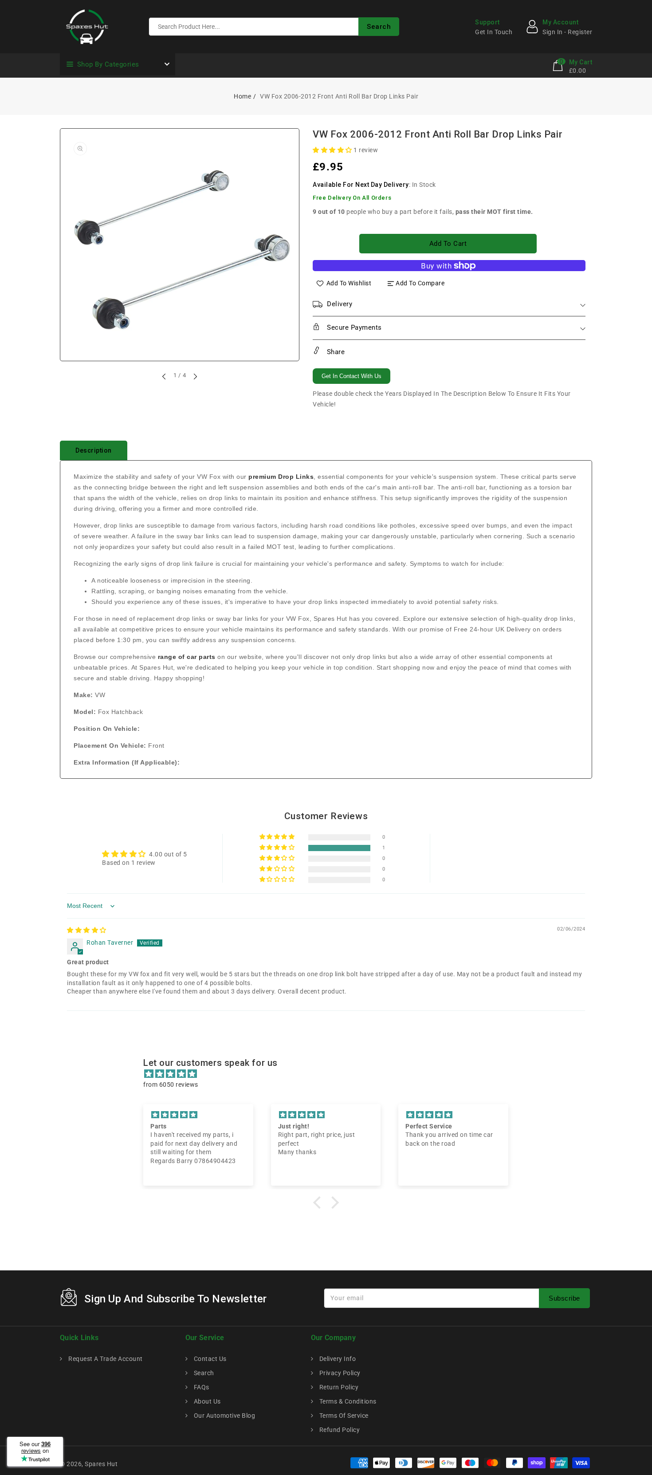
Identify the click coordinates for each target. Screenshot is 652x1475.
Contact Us (209, 1358)
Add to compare (420, 283)
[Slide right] (194, 376)
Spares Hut (101, 1463)
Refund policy (339, 1429)
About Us (206, 1401)
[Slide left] (164, 376)
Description (93, 450)
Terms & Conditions (347, 1401)
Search (203, 1372)
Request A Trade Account (105, 1358)
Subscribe (564, 1298)
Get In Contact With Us (351, 376)
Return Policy (338, 1387)
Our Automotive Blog (223, 1415)
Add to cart (448, 244)
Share (335, 352)
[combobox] (274, 26)
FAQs (200, 1387)
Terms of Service (343, 1415)
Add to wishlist (349, 283)
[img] (86, 930)
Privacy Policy (339, 1372)
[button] (333, 150)
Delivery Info (337, 1358)
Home (242, 96)
